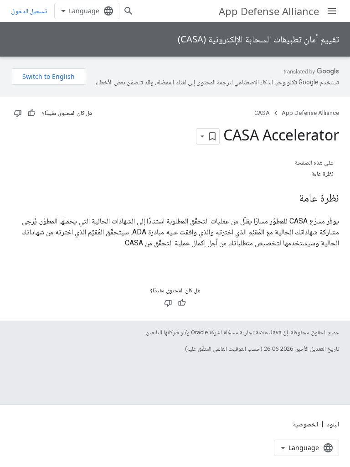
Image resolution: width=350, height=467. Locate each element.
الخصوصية (305, 424)
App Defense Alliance (269, 11)
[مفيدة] (31, 113)
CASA (262, 112)
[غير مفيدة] (18, 113)
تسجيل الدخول (29, 11)
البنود (333, 424)
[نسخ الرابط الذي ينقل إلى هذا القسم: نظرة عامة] (290, 198)
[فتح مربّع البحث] (128, 10)
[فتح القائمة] (332, 11)
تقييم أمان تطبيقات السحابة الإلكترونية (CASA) (258, 39)
